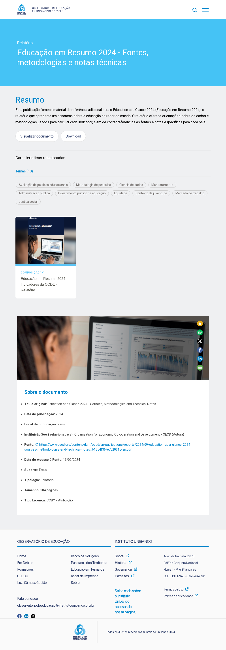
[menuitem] (37, 556)
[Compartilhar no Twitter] (200, 343)
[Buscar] (197, 9)
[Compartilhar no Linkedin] (200, 360)
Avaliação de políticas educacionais (43, 185)
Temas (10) (24, 171)
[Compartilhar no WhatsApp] (200, 334)
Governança (123, 569)
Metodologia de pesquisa (93, 185)
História (120, 563)
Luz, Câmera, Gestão (32, 583)
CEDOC (22, 576)
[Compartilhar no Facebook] (200, 352)
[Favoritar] (200, 325)
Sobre (75, 583)
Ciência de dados (131, 185)
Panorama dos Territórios (89, 563)
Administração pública (34, 193)
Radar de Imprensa (84, 576)
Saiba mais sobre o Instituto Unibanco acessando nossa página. (128, 601)
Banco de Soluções (85, 556)
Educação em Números (87, 569)
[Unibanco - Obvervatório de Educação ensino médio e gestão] (43, 13)
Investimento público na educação (82, 193)
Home (21, 556)
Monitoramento (162, 185)
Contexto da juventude (151, 193)
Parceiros (122, 576)
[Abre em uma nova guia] (20, 616)
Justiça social (28, 201)
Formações (25, 569)
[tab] (24, 171)
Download (73, 136)
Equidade (120, 193)
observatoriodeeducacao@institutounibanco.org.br (55, 605)
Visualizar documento (37, 136)
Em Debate (25, 563)
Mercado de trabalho (189, 193)
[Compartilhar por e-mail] (200, 369)
